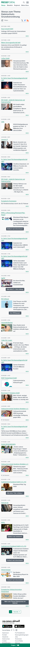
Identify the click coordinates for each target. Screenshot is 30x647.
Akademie (5, 637)
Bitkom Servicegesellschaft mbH (10, 42)
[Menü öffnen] (27, 2)
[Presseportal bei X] (13, 630)
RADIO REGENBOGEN (8, 444)
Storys (3, 5)
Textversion (18, 639)
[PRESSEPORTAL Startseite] (8, 2)
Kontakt (4, 635)
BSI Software (5, 299)
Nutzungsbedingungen (21, 635)
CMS (2, 122)
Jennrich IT (4, 139)
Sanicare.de (4, 502)
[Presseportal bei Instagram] (16, 630)
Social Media (19, 641)
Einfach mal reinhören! (15, 536)
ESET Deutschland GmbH (9, 378)
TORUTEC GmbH (6, 340)
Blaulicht (10, 5)
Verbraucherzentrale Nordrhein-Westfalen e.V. (14, 408)
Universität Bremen (7, 322)
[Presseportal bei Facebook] (11, 630)
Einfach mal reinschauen (15, 229)
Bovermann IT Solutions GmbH (10, 393)
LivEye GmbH (5, 58)
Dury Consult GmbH (7, 29)
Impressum (5, 633)
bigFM (3, 278)
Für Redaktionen (20, 633)
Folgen (13, 645)
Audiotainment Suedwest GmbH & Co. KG (13, 482)
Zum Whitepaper (15, 313)
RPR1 (3, 522)
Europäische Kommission (8, 201)
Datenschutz (6, 639)
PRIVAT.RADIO (5, 570)
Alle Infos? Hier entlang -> (15, 493)
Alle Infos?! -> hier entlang (15, 289)
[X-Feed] (22, 20)
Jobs (16, 637)
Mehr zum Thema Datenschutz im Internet (15, 602)
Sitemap (17, 643)
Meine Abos (25, 5)
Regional (17, 5)
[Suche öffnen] (24, 2)
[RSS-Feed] (28, 20)
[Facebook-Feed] (25, 20)
